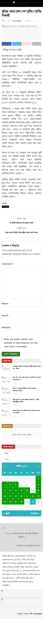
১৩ (27, 490)
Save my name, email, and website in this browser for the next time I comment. (21, 343)
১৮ (16, 496)
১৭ (10, 496)
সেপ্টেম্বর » (35, 513)
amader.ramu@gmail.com (29, 545)
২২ (38, 496)
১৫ (38, 490)
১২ (21, 490)
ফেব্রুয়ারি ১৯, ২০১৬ (30, 21)
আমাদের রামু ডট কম (19, 533)
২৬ (21, 501)
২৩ (4, 501)
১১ (16, 490)
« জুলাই (7, 513)
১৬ (5, 496)
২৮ (33, 501)
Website (6, 327)
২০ (27, 496)
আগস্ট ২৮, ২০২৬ (17, 372)
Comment (8, 264)
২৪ (10, 501)
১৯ (21, 496)
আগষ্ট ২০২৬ (21, 466)
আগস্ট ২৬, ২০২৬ (17, 416)
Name (6, 303)
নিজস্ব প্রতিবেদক (17, 21)
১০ (10, 490)
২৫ (16, 501)
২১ (33, 496)
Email (6, 315)
